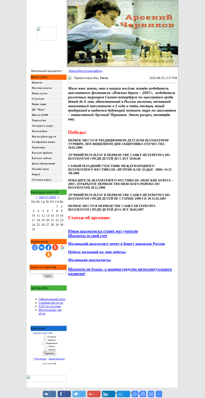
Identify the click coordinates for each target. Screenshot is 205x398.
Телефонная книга (43, 142)
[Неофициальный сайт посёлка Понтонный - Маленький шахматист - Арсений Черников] (135, 394)
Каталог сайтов (41, 158)
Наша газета (39, 93)
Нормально (51, 343)
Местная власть (42, 88)
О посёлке (38, 98)
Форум (36, 174)
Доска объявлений (43, 163)
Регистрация (87, 71)
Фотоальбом (39, 131)
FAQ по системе (50, 306)
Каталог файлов (42, 152)
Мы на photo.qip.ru (44, 136)
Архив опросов (56, 359)
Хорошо (52, 340)
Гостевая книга (41, 179)
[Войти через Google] (62, 247)
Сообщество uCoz (51, 302)
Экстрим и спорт (42, 125)
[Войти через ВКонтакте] (42, 247)
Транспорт (38, 147)
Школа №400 (40, 115)
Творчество (39, 120)
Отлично (51, 337)
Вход (99, 71)
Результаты (41, 359)
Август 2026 (47, 197)
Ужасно (51, 349)
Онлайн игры (40, 169)
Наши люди (39, 104)
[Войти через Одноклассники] (49, 254)
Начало (73, 71)
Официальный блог (52, 299)
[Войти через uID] (35, 247)
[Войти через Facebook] (48, 247)
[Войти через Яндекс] (55, 247)
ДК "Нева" (39, 109)
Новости (37, 82)
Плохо (51, 346)
